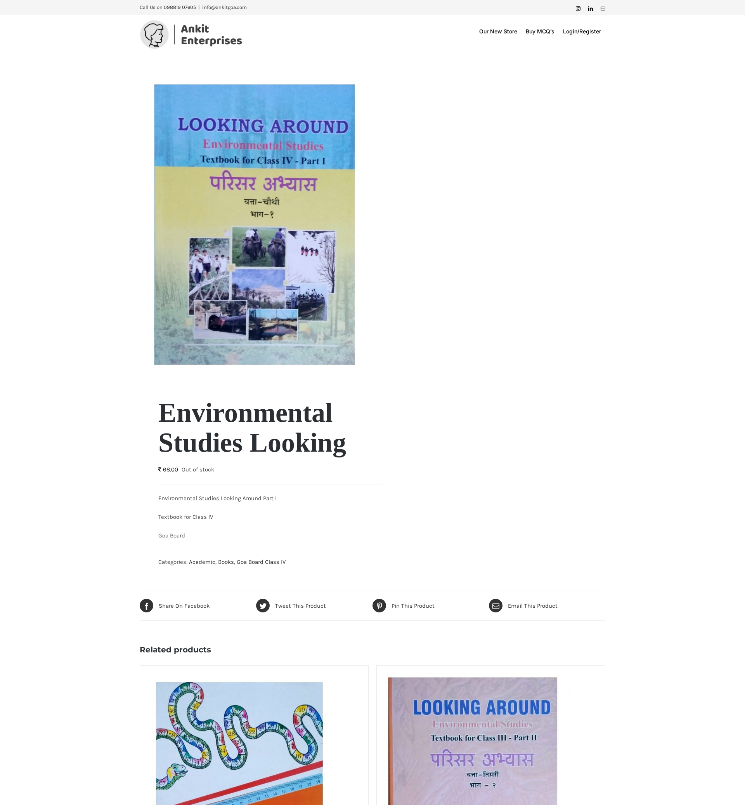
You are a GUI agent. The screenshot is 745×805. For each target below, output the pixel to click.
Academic (202, 561)
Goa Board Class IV (261, 561)
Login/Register (582, 31)
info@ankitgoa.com (224, 7)
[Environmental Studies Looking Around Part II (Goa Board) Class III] (474, 671)
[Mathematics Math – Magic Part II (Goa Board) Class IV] (237, 671)
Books (226, 561)
